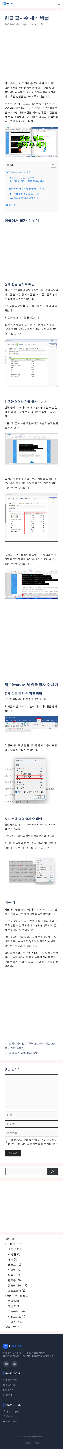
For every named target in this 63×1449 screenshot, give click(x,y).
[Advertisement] (31, 56)
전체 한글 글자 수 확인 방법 (27, 194)
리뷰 (8, 1238)
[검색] (52, 1171)
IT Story (10, 1243)
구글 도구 (13, 1321)
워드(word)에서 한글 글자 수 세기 (26, 188)
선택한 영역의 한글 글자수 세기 (29, 181)
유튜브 (12, 1275)
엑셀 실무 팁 (9, 1385)
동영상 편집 (15, 1285)
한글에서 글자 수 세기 (19, 171)
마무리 (12, 205)
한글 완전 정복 (10, 1380)
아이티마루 (11, 1421)
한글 (10, 1301)
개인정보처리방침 (31, 1443)
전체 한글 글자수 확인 (23, 178)
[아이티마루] (8, 4)
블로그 (12, 1264)
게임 (10, 1259)
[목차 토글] (51, 165)
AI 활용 (12, 1254)
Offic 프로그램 (13, 1295)
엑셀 (10, 1306)
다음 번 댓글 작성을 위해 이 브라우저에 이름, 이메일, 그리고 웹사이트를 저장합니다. (32, 1141)
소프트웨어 (14, 1290)
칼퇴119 (9, 1416)
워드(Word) (14, 1311)
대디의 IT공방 (12, 1411)
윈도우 (12, 1280)
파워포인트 (14, 1316)
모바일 (12, 1269)
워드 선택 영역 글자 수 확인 (27, 198)
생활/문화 (11, 1327)
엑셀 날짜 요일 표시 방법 (23, 1052)
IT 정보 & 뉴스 (10, 1395)
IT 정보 (12, 1249)
